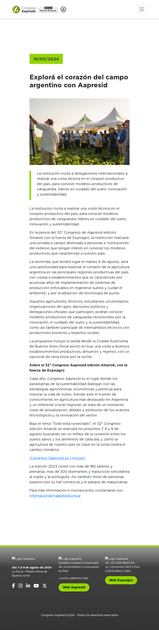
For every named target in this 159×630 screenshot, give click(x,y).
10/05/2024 (46, 58)
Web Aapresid (74, 587)
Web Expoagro (121, 580)
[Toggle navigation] (141, 9)
